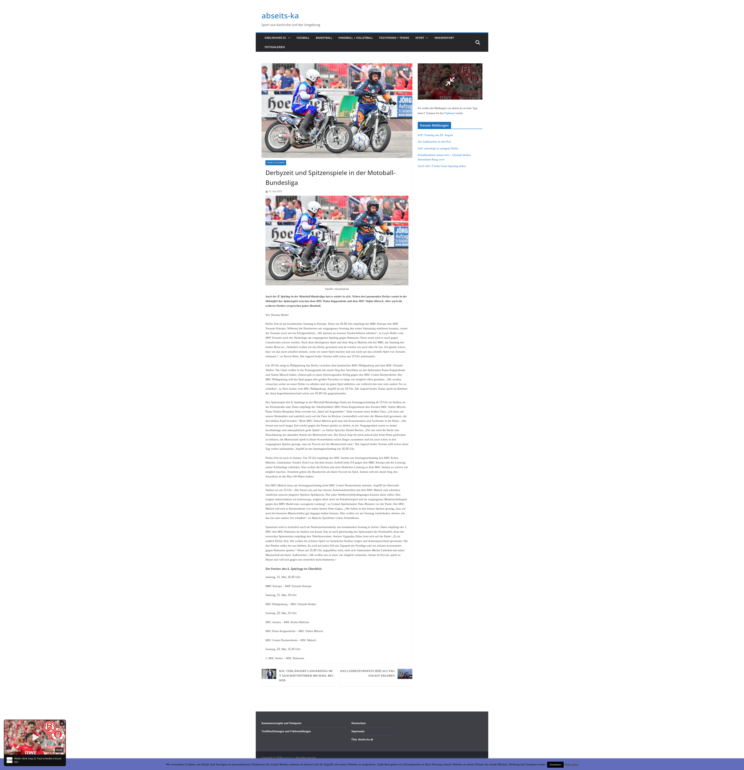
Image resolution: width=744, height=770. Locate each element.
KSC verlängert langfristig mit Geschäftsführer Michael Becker (306, 676)
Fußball (303, 38)
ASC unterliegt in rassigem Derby (438, 148)
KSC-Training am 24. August (435, 135)
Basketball (324, 38)
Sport (419, 38)
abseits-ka (280, 15)
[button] (288, 37)
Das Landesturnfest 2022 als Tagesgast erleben (367, 673)
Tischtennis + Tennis (394, 38)
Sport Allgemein (276, 163)
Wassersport (444, 38)
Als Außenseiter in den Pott (434, 141)
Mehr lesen (571, 764)
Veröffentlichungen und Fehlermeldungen (286, 731)
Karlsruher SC (275, 38)
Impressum (357, 731)
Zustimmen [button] (555, 764)
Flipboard (450, 113)
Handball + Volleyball (355, 38)
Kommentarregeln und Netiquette (281, 723)
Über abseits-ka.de (362, 739)
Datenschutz (358, 723)
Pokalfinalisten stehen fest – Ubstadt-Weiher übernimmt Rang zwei (444, 157)
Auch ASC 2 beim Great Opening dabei (442, 166)
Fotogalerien (275, 47)
